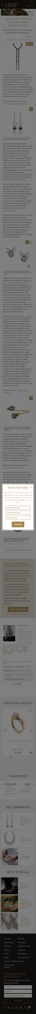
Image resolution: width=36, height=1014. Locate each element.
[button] (31, 487)
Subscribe (18, 524)
